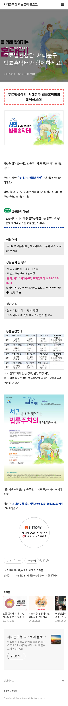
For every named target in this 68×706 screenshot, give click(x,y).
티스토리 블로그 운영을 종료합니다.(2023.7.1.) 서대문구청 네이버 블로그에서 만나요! (26, 645)
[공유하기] (15, 560)
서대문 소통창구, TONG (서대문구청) (22, 686)
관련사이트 (9, 680)
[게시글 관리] (19, 560)
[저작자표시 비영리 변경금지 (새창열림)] (44, 560)
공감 (6, 692)
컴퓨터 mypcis (11, 698)
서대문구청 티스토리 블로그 (21, 5)
